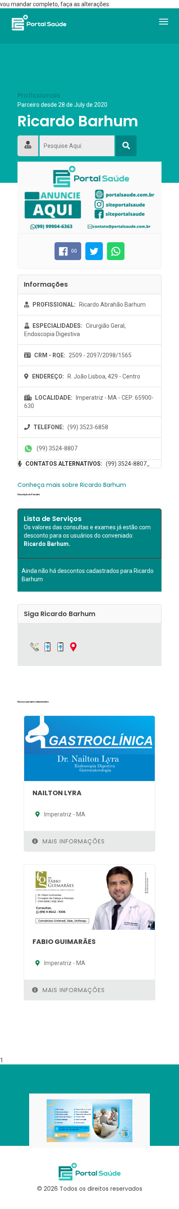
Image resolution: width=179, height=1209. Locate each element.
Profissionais (38, 95)
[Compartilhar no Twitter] (94, 251)
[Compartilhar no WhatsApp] (115, 251)
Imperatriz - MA (64, 814)
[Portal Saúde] (38, 22)
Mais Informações (72, 841)
